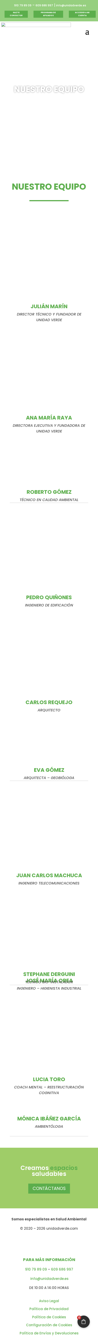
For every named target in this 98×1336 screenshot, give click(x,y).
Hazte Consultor (16, 14)
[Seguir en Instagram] (43, 1243)
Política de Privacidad (49, 1308)
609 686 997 (44, 5)
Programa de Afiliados (48, 14)
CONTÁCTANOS (49, 1188)
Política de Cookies (49, 1317)
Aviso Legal (49, 1301)
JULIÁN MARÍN (49, 306)
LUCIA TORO (49, 1079)
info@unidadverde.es (71, 5)
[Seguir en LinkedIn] (55, 1243)
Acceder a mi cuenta (82, 14)
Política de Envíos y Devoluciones (49, 1333)
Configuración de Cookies (49, 1325)
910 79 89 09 (22, 5)
